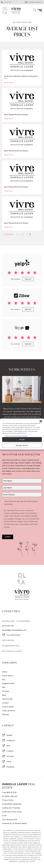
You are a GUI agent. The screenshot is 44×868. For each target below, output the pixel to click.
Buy (3, 679)
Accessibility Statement (11, 804)
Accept (22, 439)
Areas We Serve (8, 711)
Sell (3, 687)
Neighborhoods (8, 683)
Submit (7, 537)
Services (5, 691)
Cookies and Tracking (11, 808)
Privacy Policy (7, 800)
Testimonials (7, 699)
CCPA (4, 816)
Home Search (7, 676)
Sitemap (5, 714)
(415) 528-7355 (8, 626)
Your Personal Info (9, 819)
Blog (4, 695)
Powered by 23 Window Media (14, 823)
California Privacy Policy (12, 812)
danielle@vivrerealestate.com (14, 630)
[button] (41, 421)
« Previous (8, 234)
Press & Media (8, 707)
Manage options (22, 445)
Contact (5, 703)
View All (28, 279)
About (4, 672)
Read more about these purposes (16, 435)
